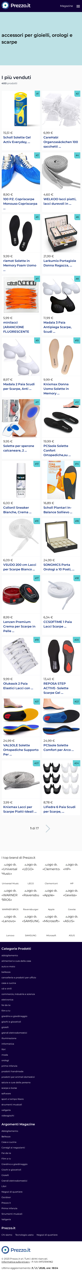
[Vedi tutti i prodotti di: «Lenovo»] (10, 923)
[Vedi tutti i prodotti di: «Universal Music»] (10, 871)
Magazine (66, 6)
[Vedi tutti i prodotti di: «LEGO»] (31, 871)
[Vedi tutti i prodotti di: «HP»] (72, 871)
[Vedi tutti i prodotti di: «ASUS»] (72, 923)
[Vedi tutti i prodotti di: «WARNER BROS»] (10, 897)
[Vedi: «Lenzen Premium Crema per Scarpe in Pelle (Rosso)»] (21, 594)
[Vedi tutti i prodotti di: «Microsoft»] (51, 923)
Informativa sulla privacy (16, 1261)
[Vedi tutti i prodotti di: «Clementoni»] (51, 871)
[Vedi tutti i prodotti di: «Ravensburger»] (31, 897)
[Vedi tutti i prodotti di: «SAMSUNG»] (31, 923)
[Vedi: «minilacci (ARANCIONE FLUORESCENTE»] (21, 295)
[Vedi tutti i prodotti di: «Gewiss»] (72, 897)
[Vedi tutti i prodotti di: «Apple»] (51, 897)
